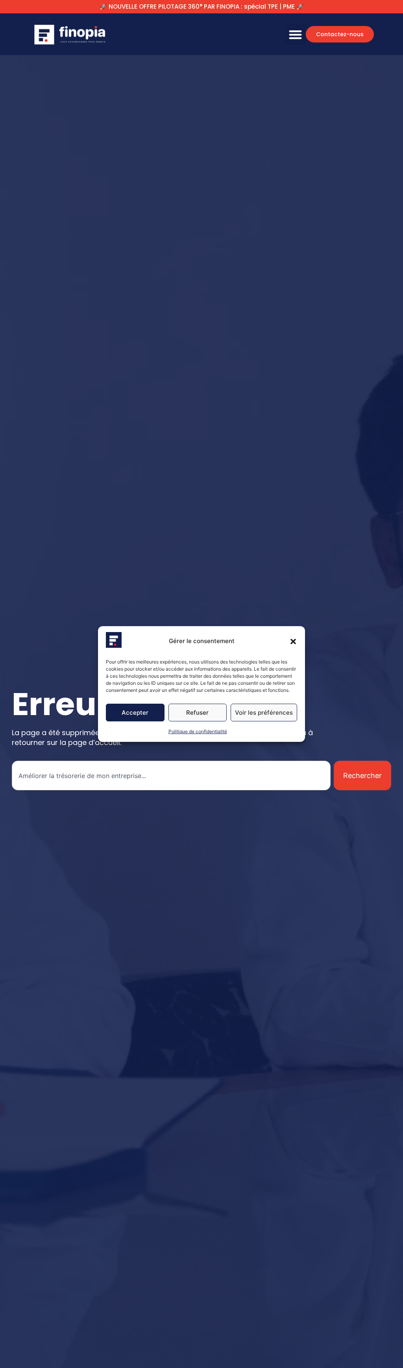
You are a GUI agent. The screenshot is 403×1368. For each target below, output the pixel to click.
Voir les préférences (264, 712)
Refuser (197, 712)
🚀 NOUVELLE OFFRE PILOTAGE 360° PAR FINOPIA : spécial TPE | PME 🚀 (202, 6)
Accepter (135, 712)
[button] (293, 641)
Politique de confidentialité (197, 731)
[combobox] (171, 775)
